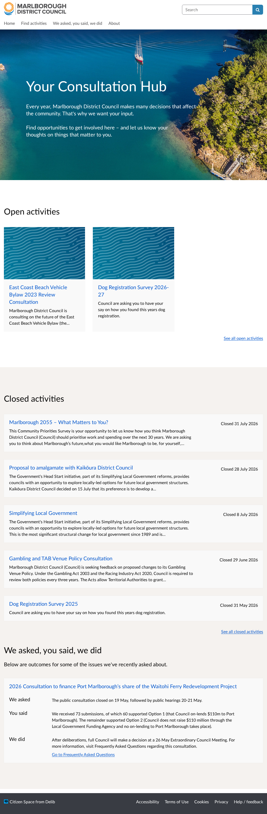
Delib (50, 801)
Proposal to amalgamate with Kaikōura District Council (71, 467)
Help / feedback (248, 801)
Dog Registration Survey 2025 (43, 604)
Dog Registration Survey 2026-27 (133, 291)
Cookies (201, 801)
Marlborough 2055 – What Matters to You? (58, 422)
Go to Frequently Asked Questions (83, 754)
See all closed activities (242, 631)
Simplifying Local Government (43, 513)
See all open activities (243, 338)
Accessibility (147, 801)
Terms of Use (177, 801)
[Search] (257, 10)
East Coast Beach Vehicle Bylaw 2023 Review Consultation (38, 294)
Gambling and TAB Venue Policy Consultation (60, 558)
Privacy (221, 801)
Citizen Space (22, 801)
